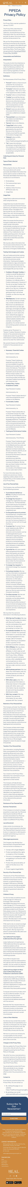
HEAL (9, 5)
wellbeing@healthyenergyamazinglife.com (12, 1153)
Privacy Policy (4, 1161)
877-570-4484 (6, 1151)
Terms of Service (4, 1166)
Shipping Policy (4, 1164)
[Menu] (25, 3)
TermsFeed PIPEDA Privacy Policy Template (14, 52)
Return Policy (4, 1162)
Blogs (2, 1159)
